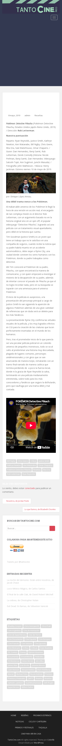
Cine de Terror (35, 635)
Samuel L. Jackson (15, 683)
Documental (13, 656)
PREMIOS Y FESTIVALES (24, 727)
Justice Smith (44, 461)
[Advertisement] (31, 54)
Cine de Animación (31, 630)
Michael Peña (22, 674)
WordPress (38, 742)
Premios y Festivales (16, 678)
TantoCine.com (14, 739)
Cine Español (30, 639)
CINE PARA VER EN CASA (31, 733)
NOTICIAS (20, 721)
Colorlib (50, 739)
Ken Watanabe (29, 465)
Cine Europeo (45, 639)
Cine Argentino (14, 630)
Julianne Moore (38, 665)
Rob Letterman (13, 474)
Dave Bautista (46, 648)
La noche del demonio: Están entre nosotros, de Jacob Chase (30, 581)
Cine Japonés (40, 643)
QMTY (30, 678)
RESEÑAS (24, 715)
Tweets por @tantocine (18, 561)
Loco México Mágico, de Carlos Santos (26, 588)
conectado (30, 488)
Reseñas (39, 115)
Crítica (33, 461)
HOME (13, 715)
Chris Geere (23, 461)
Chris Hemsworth (31, 626)
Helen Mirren (27, 661)
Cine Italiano (27, 643)
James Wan (12, 665)
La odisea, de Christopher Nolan (22, 600)
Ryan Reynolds (29, 474)
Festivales (39, 656)
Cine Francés (13, 643)
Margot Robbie (28, 669)
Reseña (39, 678)
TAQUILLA (43, 727)
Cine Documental (15, 639)
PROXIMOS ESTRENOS (42, 715)
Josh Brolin (24, 665)
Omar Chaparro (45, 465)
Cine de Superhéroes (17, 635)
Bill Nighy (11, 461)
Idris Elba (40, 661)
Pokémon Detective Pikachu (19, 469)
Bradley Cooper (15, 626)
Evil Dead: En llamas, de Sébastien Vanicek (27, 606)
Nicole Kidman (36, 674)
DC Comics (12, 652)
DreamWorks (26, 656)
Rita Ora (46, 469)
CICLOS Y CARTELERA (37, 721)
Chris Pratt (46, 626)
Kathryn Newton (14, 465)
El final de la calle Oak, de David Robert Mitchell (30, 594)
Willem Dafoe (27, 687)
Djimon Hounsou (35, 652)
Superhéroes (13, 687)
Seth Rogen (48, 683)
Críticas (34, 648)
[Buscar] (52, 528)
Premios (48, 674)
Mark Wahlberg (43, 669)
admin (27, 115)
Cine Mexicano (14, 648)
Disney (23, 652)
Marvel (11, 674)
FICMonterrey (13, 661)
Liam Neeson (13, 669)
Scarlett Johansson (33, 683)
